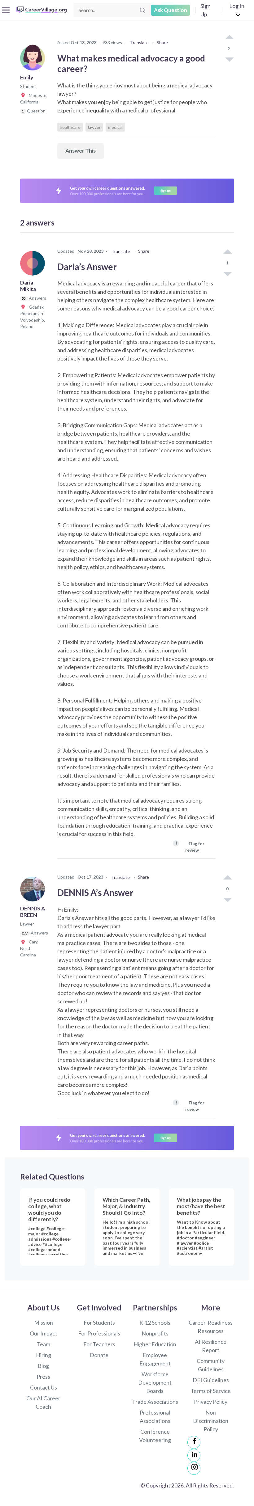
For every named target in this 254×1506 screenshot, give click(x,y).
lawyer (94, 127)
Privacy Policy (210, 1401)
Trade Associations (155, 1401)
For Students (99, 1322)
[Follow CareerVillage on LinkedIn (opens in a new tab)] (193, 1455)
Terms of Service (210, 1390)
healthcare (70, 127)
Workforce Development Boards (155, 1382)
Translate (139, 42)
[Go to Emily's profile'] (34, 60)
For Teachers (99, 1344)
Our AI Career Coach (43, 1402)
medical (115, 127)
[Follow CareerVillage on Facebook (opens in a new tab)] (193, 1442)
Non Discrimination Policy (210, 1420)
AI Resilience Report (210, 1345)
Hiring (43, 1355)
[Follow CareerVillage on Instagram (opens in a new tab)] (193, 1468)
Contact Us (43, 1387)
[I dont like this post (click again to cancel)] (229, 59)
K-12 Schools (154, 1322)
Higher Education (155, 1344)
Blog (43, 1365)
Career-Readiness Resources (211, 1326)
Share (162, 42)
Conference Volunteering (155, 1435)
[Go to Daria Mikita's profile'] (34, 265)
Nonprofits (155, 1333)
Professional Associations (155, 1416)
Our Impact (43, 1333)
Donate (99, 1355)
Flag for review (189, 846)
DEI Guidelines (211, 1380)
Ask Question (170, 10)
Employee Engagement (155, 1359)
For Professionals (99, 1333)
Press (43, 1376)
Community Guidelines (211, 1365)
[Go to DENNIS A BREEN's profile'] (34, 891)
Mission (43, 1322)
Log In (236, 5)
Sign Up (205, 10)
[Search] (142, 10)
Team (43, 1344)
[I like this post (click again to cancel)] (229, 37)
